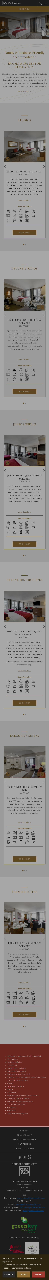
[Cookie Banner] (24, 1267)
